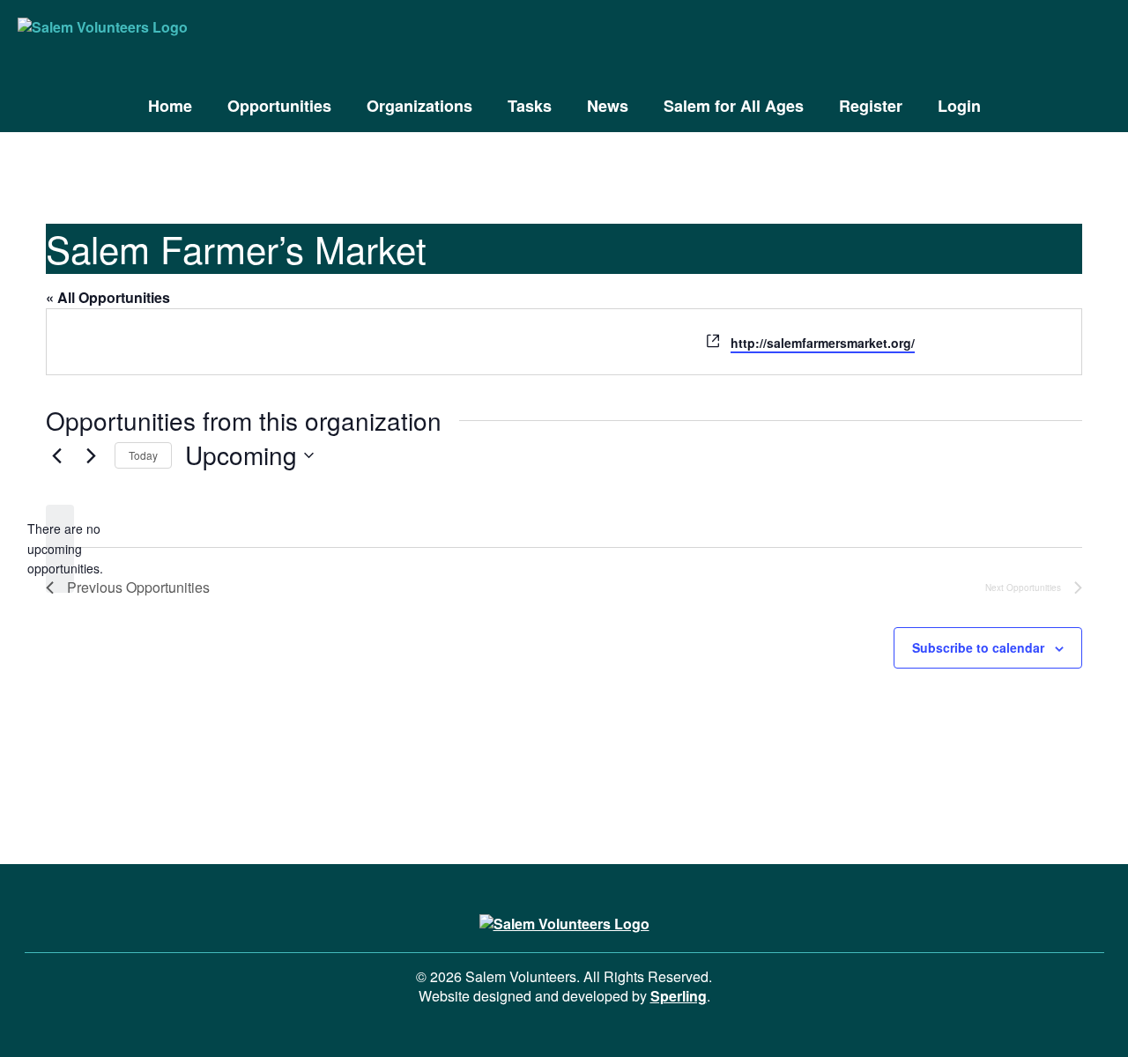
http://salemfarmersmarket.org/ (823, 342)
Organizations (419, 105)
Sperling (678, 996)
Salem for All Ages (734, 105)
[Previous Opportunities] (56, 455)
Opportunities (279, 105)
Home (170, 105)
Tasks (530, 105)
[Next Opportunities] (90, 455)
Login (959, 105)
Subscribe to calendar (978, 647)
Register (870, 105)
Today (143, 454)
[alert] (60, 549)
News (607, 105)
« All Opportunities (108, 297)
